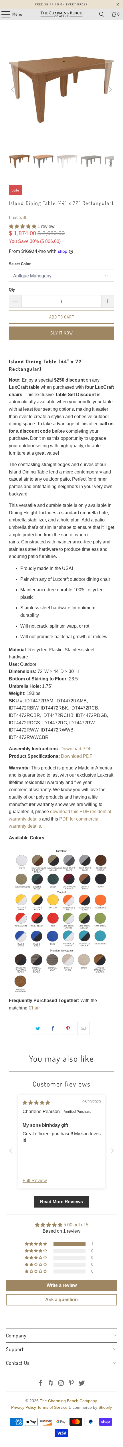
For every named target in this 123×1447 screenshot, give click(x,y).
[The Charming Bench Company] (61, 14)
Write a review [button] (62, 1285)
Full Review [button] (35, 1180)
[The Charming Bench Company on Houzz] (51, 1383)
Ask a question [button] (61, 1299)
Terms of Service (52, 1407)
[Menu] (3, 14)
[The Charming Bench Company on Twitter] (82, 1383)
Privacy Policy (23, 1407)
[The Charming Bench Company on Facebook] (41, 1383)
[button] (22, 226)
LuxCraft (17, 217)
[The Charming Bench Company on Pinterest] (71, 1383)
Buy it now (61, 333)
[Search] (101, 14)
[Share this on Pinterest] (68, 1028)
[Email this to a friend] (83, 1028)
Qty (12, 289)
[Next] (109, 89)
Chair (34, 1007)
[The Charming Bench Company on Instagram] (61, 1383)
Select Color (20, 264)
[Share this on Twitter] (38, 1028)
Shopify (105, 1407)
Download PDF (76, 748)
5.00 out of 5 (76, 1224)
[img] (36, 1102)
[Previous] (13, 89)
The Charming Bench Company (68, 1400)
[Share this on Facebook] (53, 1028)
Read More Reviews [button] (61, 1201)
